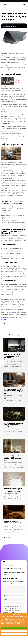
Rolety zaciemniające (14, 25)
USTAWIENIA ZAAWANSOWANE (14, 631)
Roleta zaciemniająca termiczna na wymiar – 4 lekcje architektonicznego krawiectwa (13, 457)
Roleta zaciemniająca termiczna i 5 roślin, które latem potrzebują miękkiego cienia (13, 424)
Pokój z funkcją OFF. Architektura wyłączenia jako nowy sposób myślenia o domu (13, 356)
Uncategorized (6, 26)
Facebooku (3, 319)
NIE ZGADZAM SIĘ (14, 634)
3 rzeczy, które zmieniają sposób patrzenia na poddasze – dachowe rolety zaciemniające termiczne (13, 490)
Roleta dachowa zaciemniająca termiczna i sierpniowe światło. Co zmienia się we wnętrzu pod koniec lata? (13, 391)
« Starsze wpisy (6, 537)
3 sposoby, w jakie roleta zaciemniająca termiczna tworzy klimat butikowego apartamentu (12, 522)
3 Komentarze (13, 26)
